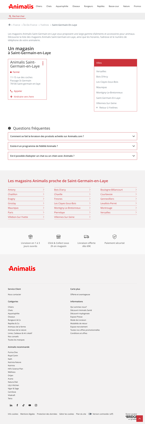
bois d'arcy (60, 189)
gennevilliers (107, 198)
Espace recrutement (79, 326)
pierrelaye (59, 212)
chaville (58, 194)
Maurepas (101, 87)
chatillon (12, 194)
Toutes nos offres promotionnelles (85, 330)
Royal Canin (13, 355)
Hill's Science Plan (15, 368)
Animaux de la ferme (17, 326)
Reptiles (101, 6)
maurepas (13, 207)
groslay (12, 203)
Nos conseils (13, 336)
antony (11, 189)
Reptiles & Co (13, 323)
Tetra (10, 398)
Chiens (39, 6)
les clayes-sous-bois (65, 203)
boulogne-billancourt (112, 189)
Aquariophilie (62, 6)
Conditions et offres (78, 333)
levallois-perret (109, 203)
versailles (105, 212)
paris (10, 212)
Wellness (11, 372)
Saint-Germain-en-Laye (108, 97)
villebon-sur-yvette (18, 217)
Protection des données (47, 414)
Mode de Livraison (78, 320)
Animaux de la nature (17, 330)
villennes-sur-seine (64, 217)
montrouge (106, 207)
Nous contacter (14, 294)
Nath (10, 359)
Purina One (13, 352)
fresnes (58, 198)
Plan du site (81, 414)
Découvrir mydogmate (79, 313)
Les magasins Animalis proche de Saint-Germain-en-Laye (58, 180)
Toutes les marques (16, 339)
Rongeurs (88, 6)
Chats (49, 6)
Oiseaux (76, 6)
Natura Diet (13, 382)
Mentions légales (27, 414)
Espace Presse (76, 316)
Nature (126, 6)
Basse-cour (114, 6)
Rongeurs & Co (14, 320)
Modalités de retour (78, 323)
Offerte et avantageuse (80, 294)
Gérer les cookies (66, 414)
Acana (10, 378)
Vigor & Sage (13, 388)
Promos (137, 6)
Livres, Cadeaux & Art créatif (20, 333)
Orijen (10, 375)
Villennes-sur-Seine (106, 103)
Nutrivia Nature (14, 362)
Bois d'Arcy (102, 76)
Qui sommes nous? (78, 307)
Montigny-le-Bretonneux (109, 92)
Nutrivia (11, 365)
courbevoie (107, 194)
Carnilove (12, 392)
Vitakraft (11, 395)
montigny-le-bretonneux (67, 207)
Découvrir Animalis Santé (81, 310)
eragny (11, 198)
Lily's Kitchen (13, 385)
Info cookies (13, 414)
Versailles (101, 71)
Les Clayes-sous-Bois (107, 81)
